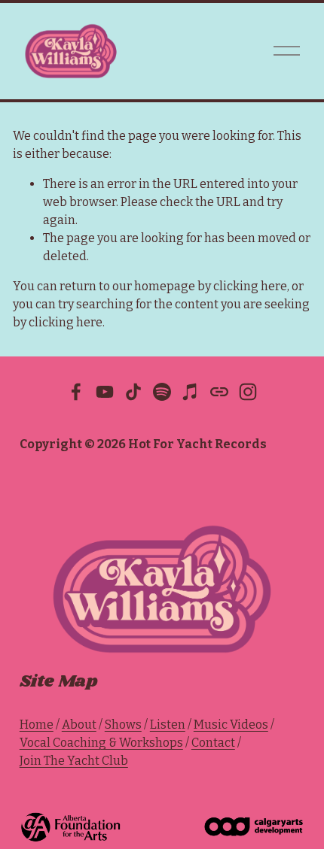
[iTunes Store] (191, 392)
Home (36, 724)
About (79, 724)
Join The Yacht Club (74, 760)
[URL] (219, 392)
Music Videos (231, 724)
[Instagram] (248, 392)
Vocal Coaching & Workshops (101, 742)
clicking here (250, 286)
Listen (167, 724)
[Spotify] (162, 392)
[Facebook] (76, 392)
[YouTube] (105, 392)
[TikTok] (133, 392)
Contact (213, 742)
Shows (123, 724)
